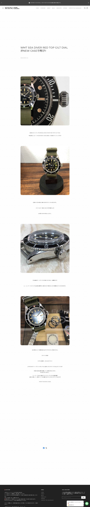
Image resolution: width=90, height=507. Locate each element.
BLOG (53, 8)
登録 (83, 497)
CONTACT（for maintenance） (75, 8)
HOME (37, 8)
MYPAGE (65, 8)
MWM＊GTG (59, 8)
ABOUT (48, 8)
